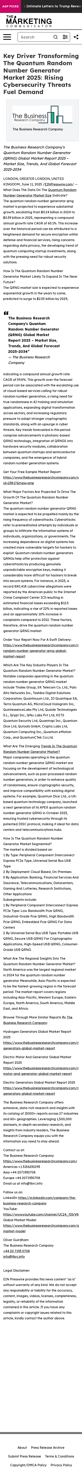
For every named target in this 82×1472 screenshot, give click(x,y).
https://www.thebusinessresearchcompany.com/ (40, 1161)
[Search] (55, 37)
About (22, 1448)
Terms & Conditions (59, 1456)
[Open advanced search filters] (65, 37)
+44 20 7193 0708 (16, 1251)
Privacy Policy (61, 1465)
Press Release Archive (47, 1448)
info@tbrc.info (14, 1257)
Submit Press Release (24, 1456)
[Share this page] (76, 37)
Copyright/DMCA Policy (28, 1465)
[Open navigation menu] (7, 37)
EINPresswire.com (58, 184)
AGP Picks (10, 6)
